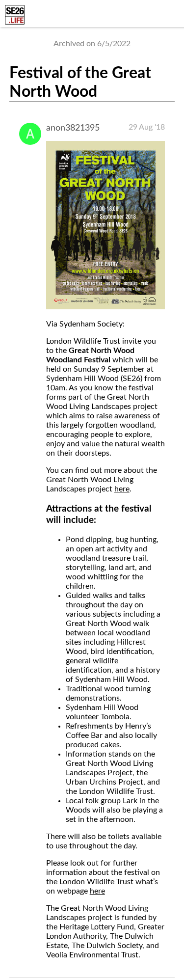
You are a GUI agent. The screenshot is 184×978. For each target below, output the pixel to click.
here (122, 489)
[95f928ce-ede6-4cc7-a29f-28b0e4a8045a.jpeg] (105, 307)
